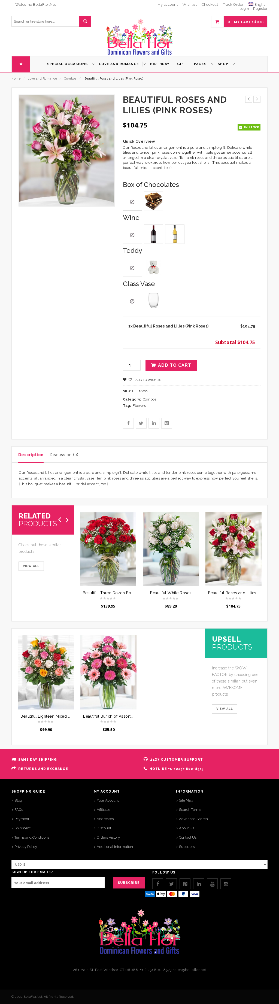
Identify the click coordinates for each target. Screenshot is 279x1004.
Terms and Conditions (31, 837)
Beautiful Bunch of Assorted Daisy (115, 716)
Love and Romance (42, 78)
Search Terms (190, 810)
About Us (186, 828)
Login (244, 9)
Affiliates (103, 810)
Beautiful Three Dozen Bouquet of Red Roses (126, 593)
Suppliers (187, 847)
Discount (104, 828)
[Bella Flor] (139, 37)
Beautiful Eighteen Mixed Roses (50, 716)
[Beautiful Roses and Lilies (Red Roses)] (233, 549)
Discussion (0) (64, 455)
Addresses (105, 819)
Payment (21, 819)
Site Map (186, 800)
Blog (18, 800)
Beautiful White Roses (171, 593)
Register (260, 9)
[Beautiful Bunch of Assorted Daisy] (108, 672)
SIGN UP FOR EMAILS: (32, 872)
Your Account (108, 800)
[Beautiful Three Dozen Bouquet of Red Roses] (108, 549)
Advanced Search (193, 819)
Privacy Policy (25, 847)
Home (15, 78)
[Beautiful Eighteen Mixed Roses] (46, 672)
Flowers (139, 406)
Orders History (108, 837)
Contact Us (187, 837)
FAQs (18, 810)
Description (31, 455)
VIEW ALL (31, 566)
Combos (70, 78)
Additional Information (115, 847)
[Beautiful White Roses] (171, 549)
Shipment (22, 828)
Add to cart (174, 365)
